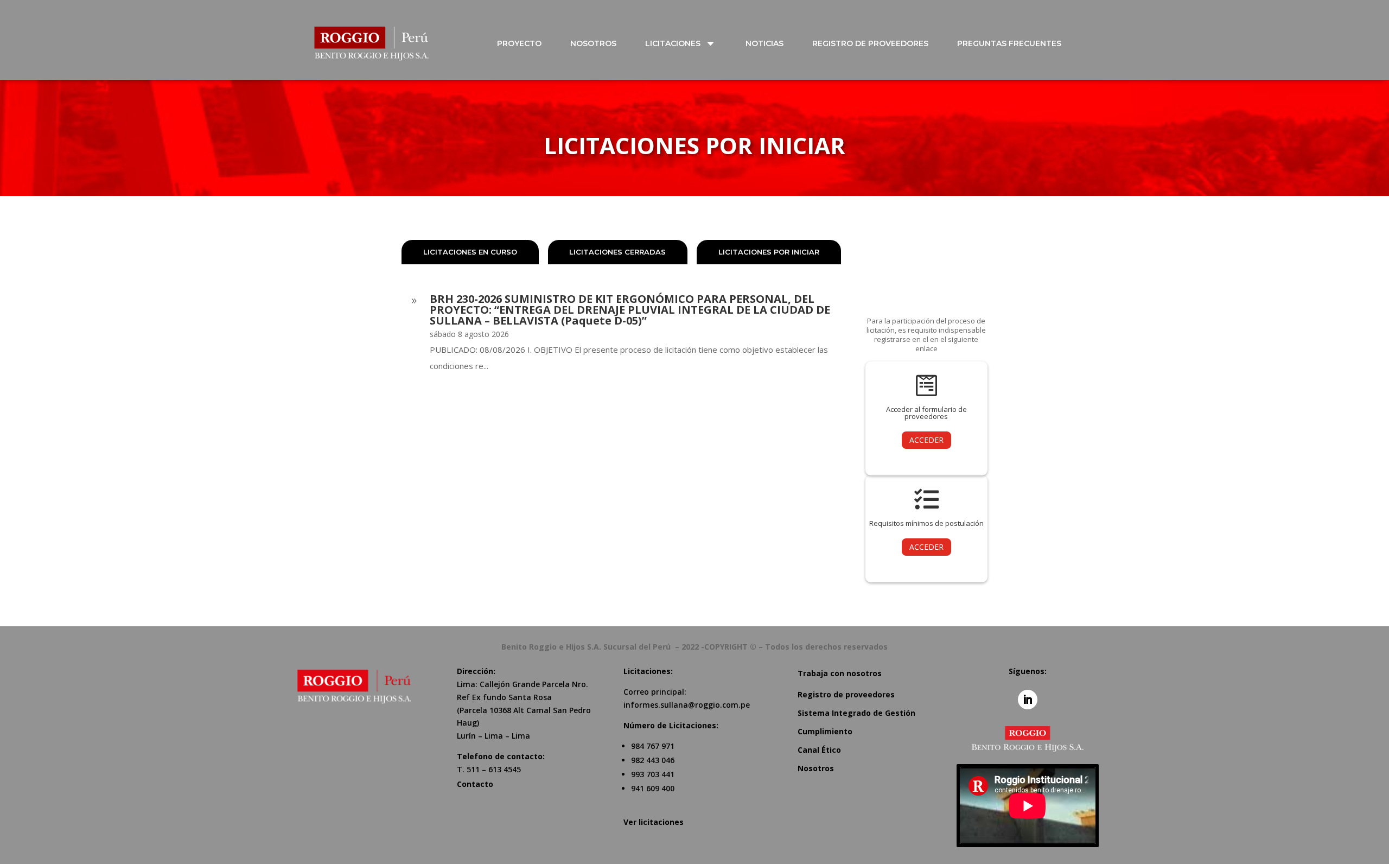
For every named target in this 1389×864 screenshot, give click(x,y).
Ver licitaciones (653, 822)
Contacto (475, 784)
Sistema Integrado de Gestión (856, 713)
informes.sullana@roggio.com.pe (686, 705)
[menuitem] (525, 43)
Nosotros (816, 768)
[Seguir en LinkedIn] (1027, 699)
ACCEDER (926, 440)
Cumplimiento (825, 731)
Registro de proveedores (846, 694)
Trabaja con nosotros (840, 673)
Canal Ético (819, 750)
